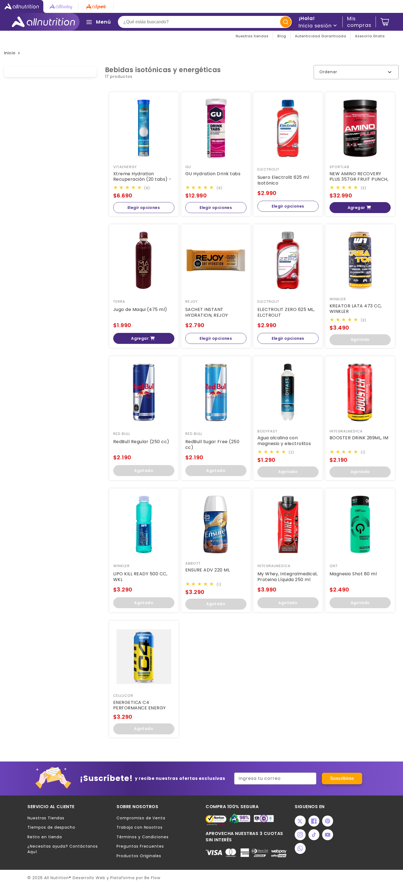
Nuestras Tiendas (45, 818)
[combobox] (205, 22)
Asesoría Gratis (370, 36)
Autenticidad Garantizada (320, 36)
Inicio (10, 53)
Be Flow (152, 878)
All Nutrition (56, 878)
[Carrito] (384, 22)
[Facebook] (314, 821)
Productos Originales (139, 856)
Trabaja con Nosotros (140, 827)
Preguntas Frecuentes (140, 846)
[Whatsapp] (300, 848)
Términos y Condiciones (143, 837)
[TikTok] (314, 834)
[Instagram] (300, 834)
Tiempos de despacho (51, 827)
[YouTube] (327, 834)
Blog (281, 36)
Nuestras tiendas (252, 36)
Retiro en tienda (44, 837)
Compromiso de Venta (141, 818)
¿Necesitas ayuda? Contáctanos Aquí (62, 849)
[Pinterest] (327, 821)
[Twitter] (300, 821)
